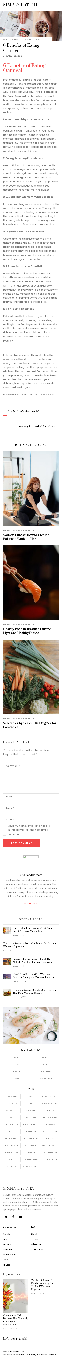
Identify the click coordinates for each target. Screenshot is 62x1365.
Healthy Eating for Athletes (31, 1132)
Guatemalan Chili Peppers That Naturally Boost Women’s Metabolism (34, 930)
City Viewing (31, 1111)
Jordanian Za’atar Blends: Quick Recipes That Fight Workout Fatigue (34, 991)
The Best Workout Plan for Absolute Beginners (12, 1167)
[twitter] (6, 1216)
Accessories (12, 1097)
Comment (13, 765)
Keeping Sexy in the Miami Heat (37, 426)
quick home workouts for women (50, 1146)
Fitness (7, 531)
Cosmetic (12, 1118)
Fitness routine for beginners (31, 1125)
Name (10, 796)
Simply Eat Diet (12, 1351)
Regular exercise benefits (12, 1153)
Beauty (16, 1057)
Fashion (45, 1057)
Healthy (26, 40)
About (34, 1234)
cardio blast (11, 1111)
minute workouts (12, 1139)
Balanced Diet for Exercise (50, 1097)
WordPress (21, 1354)
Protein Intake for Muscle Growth (31, 1146)
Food (15, 40)
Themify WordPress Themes (42, 1354)
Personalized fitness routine (12, 1146)
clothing (50, 1111)
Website (11, 819)
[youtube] (20, 1216)
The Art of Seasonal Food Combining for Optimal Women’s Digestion (29, 945)
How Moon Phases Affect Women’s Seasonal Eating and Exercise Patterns (33, 976)
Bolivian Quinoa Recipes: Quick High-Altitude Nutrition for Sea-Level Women (34, 961)
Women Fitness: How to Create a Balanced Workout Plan (26, 537)
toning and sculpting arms (31, 1167)
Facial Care (31, 1118)
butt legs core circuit (12, 1104)
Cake (31, 1104)
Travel (31, 531)
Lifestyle (22, 531)
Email (10, 808)
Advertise (36, 1244)
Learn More (30, 903)
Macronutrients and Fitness (50, 1132)
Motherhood (45, 1072)
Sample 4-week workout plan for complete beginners (50, 1153)
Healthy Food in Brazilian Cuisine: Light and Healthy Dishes (27, 631)
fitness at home (50, 1118)
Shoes (11, 1160)
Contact (35, 1239)
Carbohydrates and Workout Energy (50, 1104)
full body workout (50, 1125)
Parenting (50, 1139)
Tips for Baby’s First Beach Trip (25, 411)
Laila (6, 40)
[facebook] (13, 1216)
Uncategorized (45, 1079)
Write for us (37, 1249)
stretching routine (50, 1160)
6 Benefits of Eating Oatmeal (24, 68)
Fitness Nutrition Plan (12, 1125)
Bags (31, 1097)
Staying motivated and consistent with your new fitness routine (31, 1160)
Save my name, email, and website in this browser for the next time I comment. (29, 829)
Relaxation (31, 1153)
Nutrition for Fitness (31, 1139)
